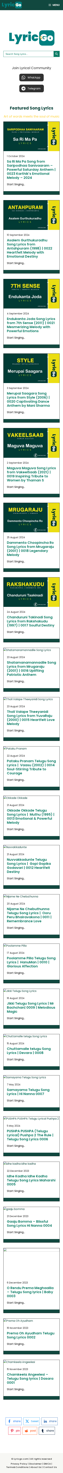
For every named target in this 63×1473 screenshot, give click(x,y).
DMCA (47, 1463)
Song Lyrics (41, 108)
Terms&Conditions (17, 1467)
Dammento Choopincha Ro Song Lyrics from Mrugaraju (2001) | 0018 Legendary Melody (30, 548)
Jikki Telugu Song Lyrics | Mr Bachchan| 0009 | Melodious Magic (31, 1007)
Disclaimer (35, 1463)
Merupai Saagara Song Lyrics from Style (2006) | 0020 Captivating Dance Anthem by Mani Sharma (28, 399)
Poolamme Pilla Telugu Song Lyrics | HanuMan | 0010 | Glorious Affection (31, 962)
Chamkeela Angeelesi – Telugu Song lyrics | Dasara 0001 (30, 1378)
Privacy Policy (19, 1463)
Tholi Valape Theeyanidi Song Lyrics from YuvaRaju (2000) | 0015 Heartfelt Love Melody (31, 717)
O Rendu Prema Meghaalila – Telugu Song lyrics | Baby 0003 (30, 1292)
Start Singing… (16, 184)
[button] (31, 77)
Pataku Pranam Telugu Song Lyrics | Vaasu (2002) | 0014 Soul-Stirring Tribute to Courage (31, 767)
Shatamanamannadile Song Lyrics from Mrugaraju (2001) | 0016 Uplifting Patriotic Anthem (31, 668)
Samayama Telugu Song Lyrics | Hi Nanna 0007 (28, 1091)
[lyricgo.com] (12, 5)
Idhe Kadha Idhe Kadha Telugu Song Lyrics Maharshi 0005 (31, 1180)
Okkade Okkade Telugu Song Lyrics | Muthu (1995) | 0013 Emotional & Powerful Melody (30, 816)
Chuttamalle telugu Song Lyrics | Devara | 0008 (29, 1050)
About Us (35, 1467)
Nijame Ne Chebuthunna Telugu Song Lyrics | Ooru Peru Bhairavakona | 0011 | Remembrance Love (29, 915)
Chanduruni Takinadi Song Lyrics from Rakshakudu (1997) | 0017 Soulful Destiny (30, 621)
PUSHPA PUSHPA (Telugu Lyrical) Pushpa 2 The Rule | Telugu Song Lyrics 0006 (30, 1135)
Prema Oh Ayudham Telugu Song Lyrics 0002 (30, 1335)
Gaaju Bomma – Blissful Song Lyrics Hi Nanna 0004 (29, 1223)
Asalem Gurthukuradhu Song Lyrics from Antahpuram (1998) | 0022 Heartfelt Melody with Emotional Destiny (29, 248)
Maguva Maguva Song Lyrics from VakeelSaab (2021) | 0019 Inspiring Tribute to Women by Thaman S (31, 474)
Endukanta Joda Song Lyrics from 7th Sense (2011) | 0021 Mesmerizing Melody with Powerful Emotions (31, 324)
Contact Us (50, 1467)
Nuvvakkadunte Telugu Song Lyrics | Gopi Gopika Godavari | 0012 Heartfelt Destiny (29, 865)
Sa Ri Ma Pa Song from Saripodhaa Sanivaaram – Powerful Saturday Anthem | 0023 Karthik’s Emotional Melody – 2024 (31, 169)
